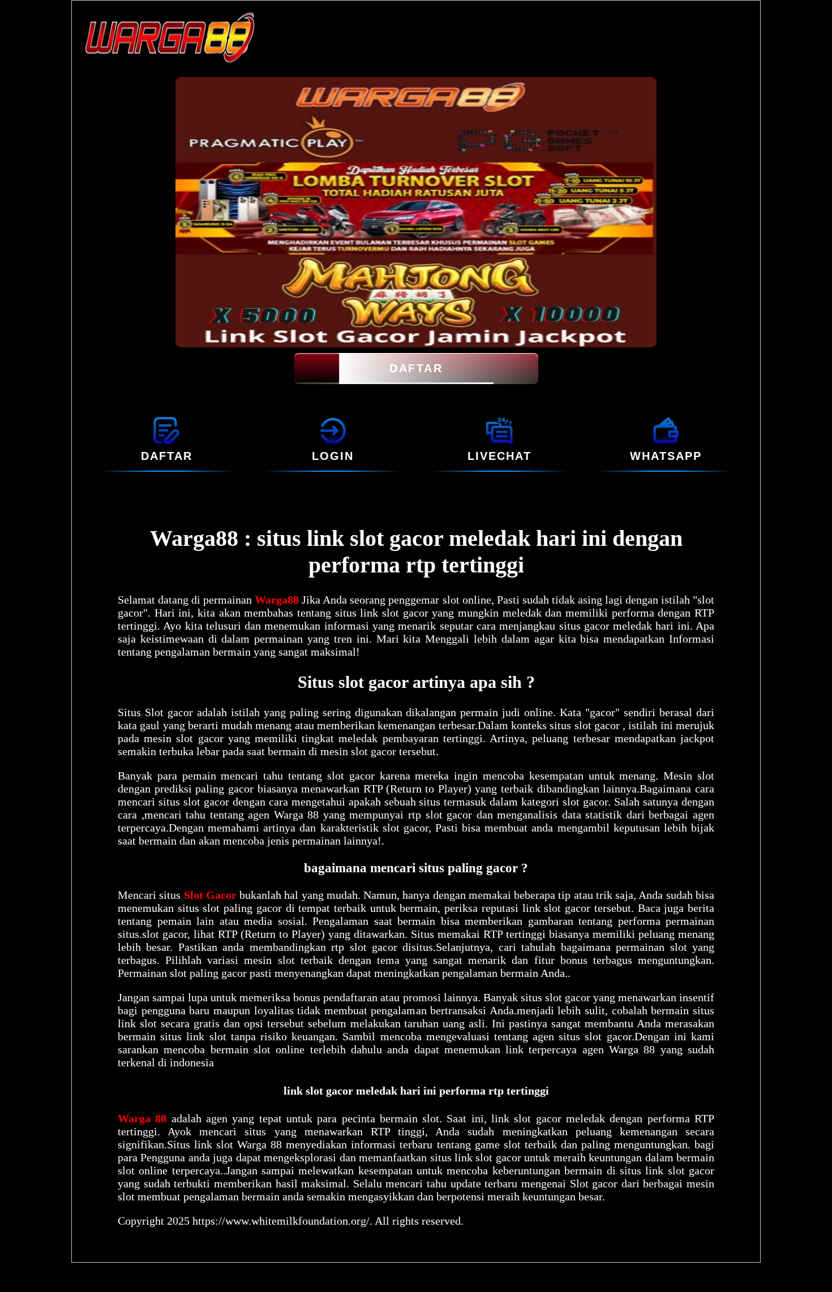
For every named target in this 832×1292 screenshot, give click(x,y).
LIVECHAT (499, 456)
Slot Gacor (210, 895)
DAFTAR (416, 368)
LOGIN (333, 456)
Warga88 (278, 599)
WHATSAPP (666, 456)
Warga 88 (144, 1118)
